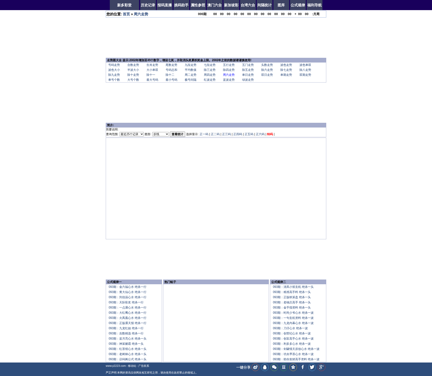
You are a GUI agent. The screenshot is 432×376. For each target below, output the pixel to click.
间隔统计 (264, 5)
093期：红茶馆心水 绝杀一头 (127, 349)
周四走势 (210, 74)
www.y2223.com (116, 365)
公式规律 (298, 5)
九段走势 (190, 65)
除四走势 (229, 70)
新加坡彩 (231, 5)
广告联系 (143, 365)
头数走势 (267, 65)
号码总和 (171, 70)
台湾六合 (248, 5)
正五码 (249, 134)
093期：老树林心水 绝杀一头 (127, 354)
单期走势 (286, 74)
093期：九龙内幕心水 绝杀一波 (293, 323)
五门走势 (248, 65)
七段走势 (210, 65)
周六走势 (141, 14)
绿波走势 (248, 79)
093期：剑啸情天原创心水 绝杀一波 (296, 349)
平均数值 (190, 70)
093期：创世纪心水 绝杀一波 (292, 333)
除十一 (150, 74)
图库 (281, 5)
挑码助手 (181, 5)
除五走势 (248, 70)
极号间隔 (190, 79)
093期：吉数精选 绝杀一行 (126, 333)
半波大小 (133, 70)
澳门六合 (214, 5)
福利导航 (314, 5)
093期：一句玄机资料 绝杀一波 (293, 318)
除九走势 (114, 74)
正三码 (226, 134)
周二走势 (190, 74)
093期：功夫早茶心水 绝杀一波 (293, 354)
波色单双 (305, 65)
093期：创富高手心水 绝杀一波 (293, 338)
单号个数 (114, 79)
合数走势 (133, 65)
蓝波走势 (229, 79)
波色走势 (286, 65)
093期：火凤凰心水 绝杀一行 (127, 318)
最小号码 (171, 79)
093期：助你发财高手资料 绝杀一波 (296, 359)
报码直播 (165, 5)
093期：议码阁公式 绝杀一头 (127, 359)
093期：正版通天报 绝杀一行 (127, 323)
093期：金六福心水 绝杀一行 (127, 287)
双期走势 (305, 74)
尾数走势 (171, 65)
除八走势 (305, 70)
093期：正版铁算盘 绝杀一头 (292, 297)
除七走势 (286, 70)
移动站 (132, 365)
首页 (126, 14)
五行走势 (229, 65)
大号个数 (133, 79)
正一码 (204, 134)
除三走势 (210, 70)
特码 (270, 134)
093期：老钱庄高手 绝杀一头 (292, 302)
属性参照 (198, 5)
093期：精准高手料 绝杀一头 (292, 292)
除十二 (170, 74)
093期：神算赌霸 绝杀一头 (126, 343)
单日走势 (248, 74)
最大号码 (152, 79)
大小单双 (152, 70)
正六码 (260, 134)
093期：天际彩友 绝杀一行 (126, 302)
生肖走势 (152, 65)
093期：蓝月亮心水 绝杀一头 (127, 338)
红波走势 (210, 79)
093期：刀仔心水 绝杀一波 (290, 328)
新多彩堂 (124, 5)
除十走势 (133, 74)
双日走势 (267, 74)
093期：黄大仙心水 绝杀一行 (127, 292)
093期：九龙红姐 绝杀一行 (126, 328)
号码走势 (114, 65)
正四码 (237, 134)
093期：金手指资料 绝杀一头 (292, 307)
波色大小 (114, 70)
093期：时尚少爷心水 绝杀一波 (293, 312)
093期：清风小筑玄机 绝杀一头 (293, 287)
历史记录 (148, 5)
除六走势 (267, 70)
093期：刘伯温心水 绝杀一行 (127, 297)
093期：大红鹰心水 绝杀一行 (127, 312)
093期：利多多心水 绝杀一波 (292, 343)
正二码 (215, 134)
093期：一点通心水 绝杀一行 (127, 307)
